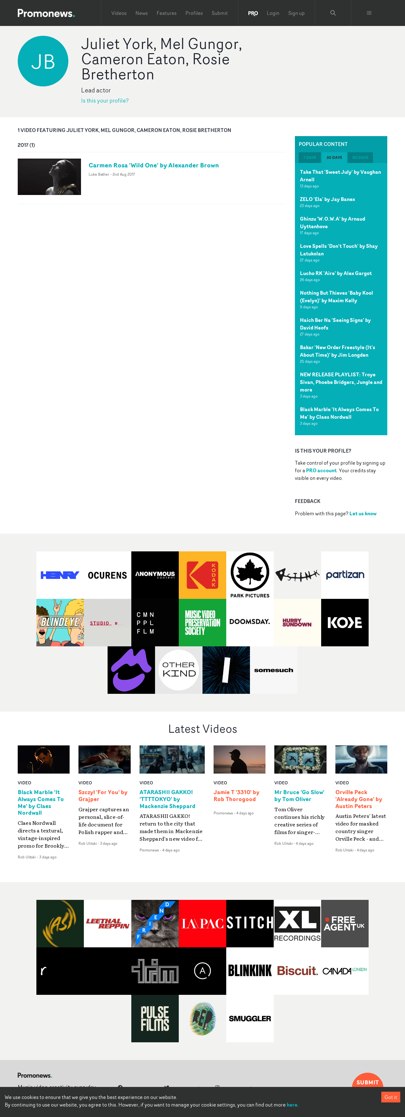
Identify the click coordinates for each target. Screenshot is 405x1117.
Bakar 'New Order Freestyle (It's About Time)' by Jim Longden (337, 351)
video (24, 782)
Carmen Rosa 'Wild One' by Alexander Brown (154, 165)
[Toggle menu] (369, 13)
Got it (390, 1097)
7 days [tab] (309, 157)
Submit (220, 12)
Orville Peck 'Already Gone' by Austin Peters (358, 799)
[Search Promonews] (333, 13)
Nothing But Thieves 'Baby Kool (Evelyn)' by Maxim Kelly (336, 296)
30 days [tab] (334, 157)
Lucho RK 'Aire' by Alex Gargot (336, 273)
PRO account (321, 470)
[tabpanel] (341, 299)
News (141, 12)
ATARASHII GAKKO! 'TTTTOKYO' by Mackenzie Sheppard (168, 799)
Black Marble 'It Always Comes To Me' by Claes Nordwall (339, 413)
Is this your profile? (105, 100)
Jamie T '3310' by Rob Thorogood (236, 796)
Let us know (363, 513)
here (292, 1104)
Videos (119, 12)
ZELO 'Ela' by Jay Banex (327, 199)
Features (167, 12)
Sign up (296, 12)
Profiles (194, 12)
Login (273, 12)
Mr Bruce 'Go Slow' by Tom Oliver (299, 796)
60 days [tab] (360, 157)
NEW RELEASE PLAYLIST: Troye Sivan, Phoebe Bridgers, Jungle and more (341, 382)
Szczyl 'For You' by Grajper (103, 796)
